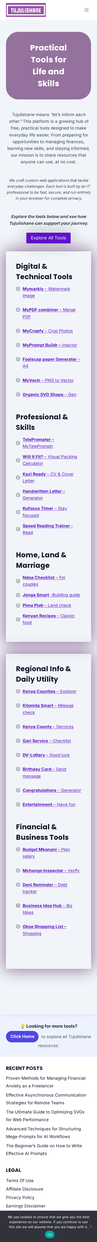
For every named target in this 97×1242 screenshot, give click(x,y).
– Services (48, 726)
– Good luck (46, 755)
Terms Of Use (20, 1180)
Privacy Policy (20, 1197)
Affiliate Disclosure (24, 1189)
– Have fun (49, 804)
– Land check (47, 605)
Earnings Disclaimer (25, 1205)
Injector (50, 345)
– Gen (49, 394)
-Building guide (51, 594)
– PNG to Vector (48, 380)
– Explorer (49, 691)
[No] (90, 1226)
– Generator (52, 790)
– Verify (51, 870)
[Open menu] (86, 10)
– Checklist (47, 740)
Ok (50, 1235)
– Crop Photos (48, 330)
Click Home (22, 1036)
